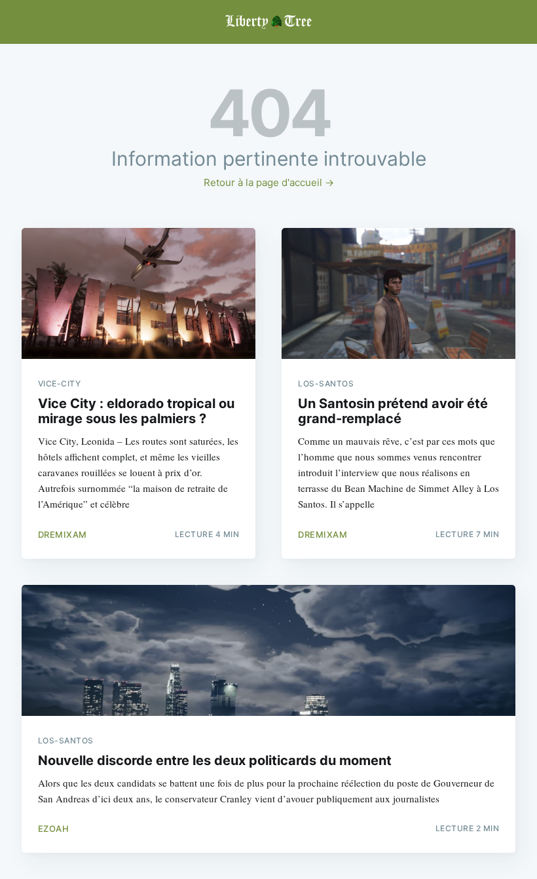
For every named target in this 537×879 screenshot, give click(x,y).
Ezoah (53, 828)
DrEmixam (62, 534)
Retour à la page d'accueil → (269, 182)
